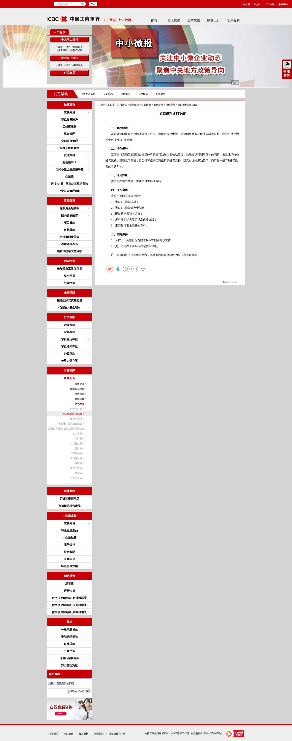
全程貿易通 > (77, 453)
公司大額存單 (69, 360)
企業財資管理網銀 (69, 190)
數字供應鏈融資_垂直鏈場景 (69, 612)
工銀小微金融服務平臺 (69, 169)
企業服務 (108, 94)
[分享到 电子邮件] (134, 269)
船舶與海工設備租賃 (69, 268)
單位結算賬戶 (69, 119)
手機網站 (283, 4)
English (257, 4)
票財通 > (79, 438)
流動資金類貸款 (69, 208)
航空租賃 (69, 275)
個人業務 (173, 20)
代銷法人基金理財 (69, 307)
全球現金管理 (69, 140)
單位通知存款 (69, 346)
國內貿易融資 (69, 215)
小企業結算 (69, 537)
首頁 (154, 20)
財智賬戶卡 (69, 162)
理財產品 (125, 94)
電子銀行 (69, 544)
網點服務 (68, 733)
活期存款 (69, 324)
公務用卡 (69, 651)
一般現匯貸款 (69, 629)
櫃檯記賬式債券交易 (69, 300)
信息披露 (143, 94)
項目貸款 (69, 222)
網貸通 (69, 583)
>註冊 (59, 46)
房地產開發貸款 (69, 236)
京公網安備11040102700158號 (206, 733)
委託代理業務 (69, 636)
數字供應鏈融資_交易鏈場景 (69, 605)
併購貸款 (69, 229)
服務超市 (158, 104)
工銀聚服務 (69, 126)
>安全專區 (62, 50)
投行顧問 (69, 551)
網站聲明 (53, 733)
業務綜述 (69, 112)
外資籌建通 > (77, 478)
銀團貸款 (69, 643)
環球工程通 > (77, 468)
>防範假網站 (75, 50)
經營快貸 (69, 590)
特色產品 (170, 104)
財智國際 (146, 104)
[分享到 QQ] (118, 269)
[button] (144, 85)
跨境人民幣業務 (69, 148)
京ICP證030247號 (180, 733)
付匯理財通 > (77, 408)
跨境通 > (79, 473)
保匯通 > (79, 463)
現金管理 (69, 133)
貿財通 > (79, 448)
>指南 (67, 46)
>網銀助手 (77, 46)
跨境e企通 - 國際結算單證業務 (69, 183)
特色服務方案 (69, 566)
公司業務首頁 (88, 94)
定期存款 (69, 332)
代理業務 (69, 155)
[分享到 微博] (109, 269)
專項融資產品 (69, 244)
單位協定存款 (69, 339)
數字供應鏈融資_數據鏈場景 (69, 597)
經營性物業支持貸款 (69, 251)
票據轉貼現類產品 (69, 505)
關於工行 (213, 20)
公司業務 (61, 94)
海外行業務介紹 (69, 658)
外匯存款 (69, 353)
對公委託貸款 (69, 665)
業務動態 (160, 94)
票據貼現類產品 (69, 498)
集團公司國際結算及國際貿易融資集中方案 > (66, 431)
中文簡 (246, 4)
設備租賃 (69, 282)
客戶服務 (233, 20)
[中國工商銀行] (89, 20)
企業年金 (69, 559)
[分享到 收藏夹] (143, 269)
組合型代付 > (77, 418)
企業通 (69, 176)
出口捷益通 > (77, 443)
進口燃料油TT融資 (187, 104)
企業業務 (193, 20)
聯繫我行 (98, 733)
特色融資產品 (69, 530)
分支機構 (83, 733)
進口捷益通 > (77, 458)
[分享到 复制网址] (126, 269)
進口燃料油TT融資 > (73, 413)
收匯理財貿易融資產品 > (71, 423)
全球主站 (270, 4)
